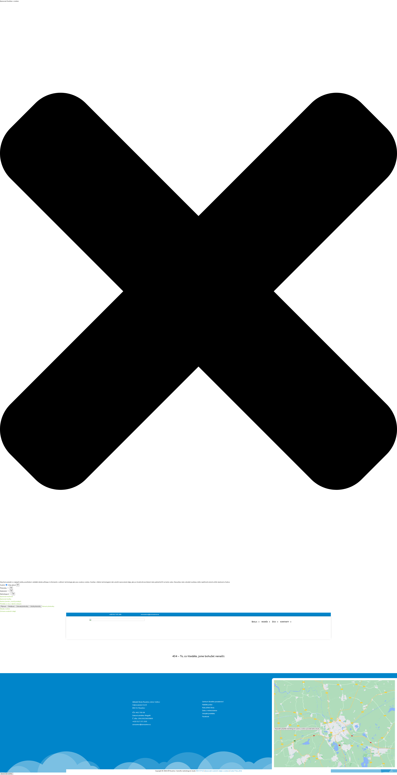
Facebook (205, 716)
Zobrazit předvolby (22, 606)
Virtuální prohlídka (208, 713)
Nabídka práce (207, 705)
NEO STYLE (200, 771)
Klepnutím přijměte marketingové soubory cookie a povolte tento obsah (297, 729)
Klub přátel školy (208, 708)
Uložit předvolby (35, 606)
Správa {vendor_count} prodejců (10, 601)
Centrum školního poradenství (212, 702)
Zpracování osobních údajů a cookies (217, 771)
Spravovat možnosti (6, 597)
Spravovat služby (5, 599)
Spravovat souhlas (6, 774)
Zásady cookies (5, 609)
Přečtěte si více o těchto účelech (10, 604)
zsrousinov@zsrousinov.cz (150, 614)
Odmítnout (11, 606)
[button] (198, 291)
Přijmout (3, 606)
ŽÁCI (274, 622)
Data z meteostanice (209, 710)
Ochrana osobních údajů (8, 611)
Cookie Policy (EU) (236, 771)
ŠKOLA (254, 622)
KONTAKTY (284, 622)
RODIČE (265, 622)
